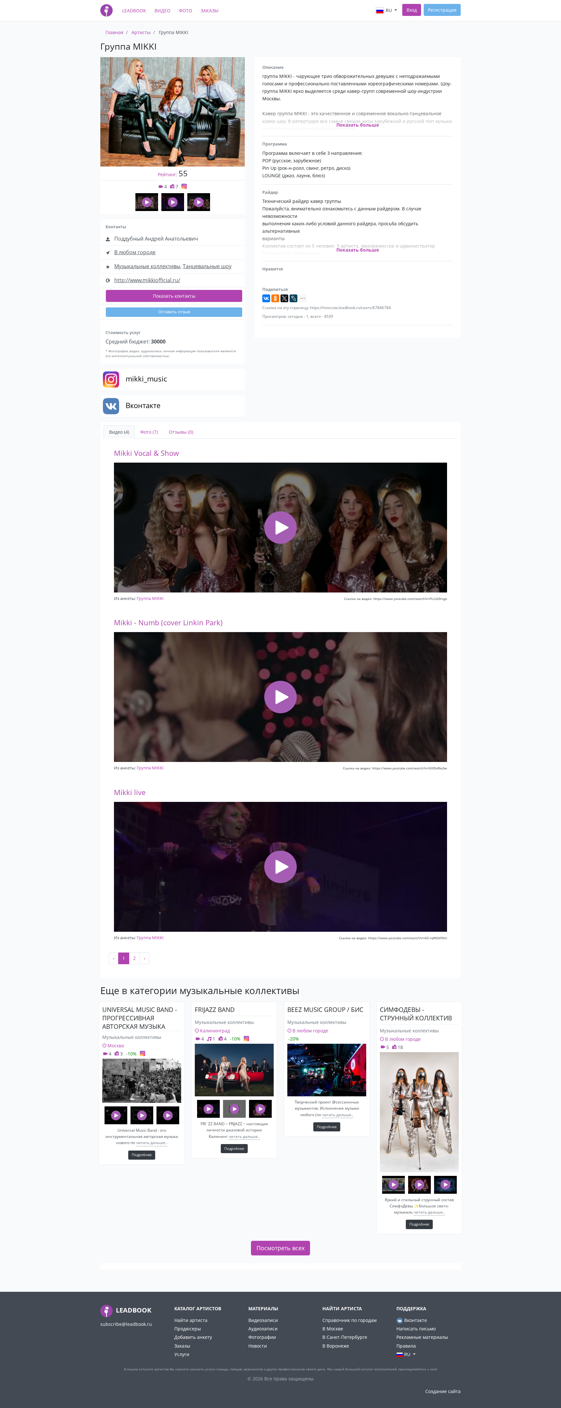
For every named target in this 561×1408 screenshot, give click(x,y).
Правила (406, 1346)
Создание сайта (443, 1391)
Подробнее (142, 1154)
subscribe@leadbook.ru (126, 1324)
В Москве (332, 1329)
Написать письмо (416, 1329)
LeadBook (134, 10)
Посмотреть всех (280, 1248)
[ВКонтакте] (266, 298)
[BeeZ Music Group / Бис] (326, 1070)
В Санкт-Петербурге (344, 1337)
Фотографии (262, 1337)
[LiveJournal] (293, 298)
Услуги (181, 1354)
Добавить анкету (193, 1337)
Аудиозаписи (263, 1329)
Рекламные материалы (422, 1337)
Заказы (209, 10)
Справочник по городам (349, 1320)
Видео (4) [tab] (119, 432)
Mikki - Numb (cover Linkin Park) (168, 622)
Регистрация (442, 10)
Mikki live (129, 792)
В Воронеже (335, 1346)
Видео (162, 10)
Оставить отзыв (174, 312)
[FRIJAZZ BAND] (234, 1070)
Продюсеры (187, 1329)
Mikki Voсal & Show (146, 453)
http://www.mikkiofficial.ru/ (147, 280)
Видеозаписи (263, 1320)
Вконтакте (415, 1320)
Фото (185, 10)
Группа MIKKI (150, 598)
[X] (284, 298)
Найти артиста (190, 1320)
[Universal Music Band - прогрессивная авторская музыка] (141, 1081)
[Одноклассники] (275, 298)
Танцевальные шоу (207, 266)
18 (399, 1047)
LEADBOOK (132, 1310)
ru (388, 10)
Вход (411, 10)
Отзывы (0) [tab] (181, 432)
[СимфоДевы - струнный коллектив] (419, 1112)
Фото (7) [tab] (149, 432)
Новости (257, 1346)
